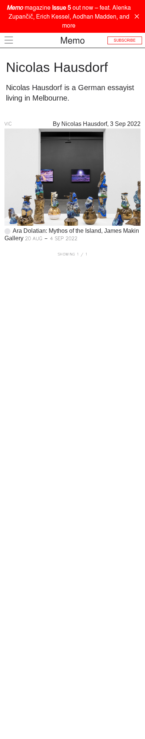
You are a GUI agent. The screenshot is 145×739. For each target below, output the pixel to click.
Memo (72, 40)
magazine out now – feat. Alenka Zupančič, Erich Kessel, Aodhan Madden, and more (69, 16)
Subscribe (125, 40)
